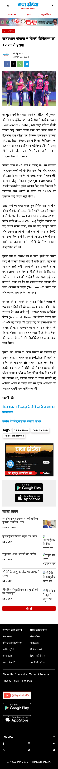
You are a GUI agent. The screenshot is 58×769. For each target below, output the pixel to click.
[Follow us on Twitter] (4, 750)
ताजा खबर (10, 511)
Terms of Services (39, 674)
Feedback (26, 681)
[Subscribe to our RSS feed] (54, 750)
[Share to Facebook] (7, 64)
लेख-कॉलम (35, 636)
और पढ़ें (29, 608)
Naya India (9, 527)
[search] (8, 6)
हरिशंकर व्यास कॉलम (12, 630)
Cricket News (21, 430)
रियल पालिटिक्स (37, 655)
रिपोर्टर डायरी (36, 649)
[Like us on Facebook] (4, 743)
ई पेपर (29, 14)
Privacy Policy (11, 681)
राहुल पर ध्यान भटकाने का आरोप (19, 554)
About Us (8, 674)
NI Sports (18, 53)
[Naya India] (28, 9)
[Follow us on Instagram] (29, 743)
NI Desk (7, 541)
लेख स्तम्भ (7, 636)
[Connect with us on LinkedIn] (29, 750)
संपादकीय (34, 643)
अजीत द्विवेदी (8, 649)
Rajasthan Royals (14, 435)
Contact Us (21, 674)
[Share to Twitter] (13, 64)
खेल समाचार (9, 30)
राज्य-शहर (12, 14)
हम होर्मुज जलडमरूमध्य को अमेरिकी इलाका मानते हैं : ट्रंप (20, 520)
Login (53, 5)
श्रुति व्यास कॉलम (38, 630)
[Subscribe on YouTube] (54, 743)
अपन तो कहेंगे (9, 662)
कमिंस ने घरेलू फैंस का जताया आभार (21, 421)
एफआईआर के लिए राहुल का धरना (19, 536)
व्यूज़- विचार (46, 14)
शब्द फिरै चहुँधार (37, 662)
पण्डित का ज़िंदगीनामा (12, 643)
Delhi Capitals (40, 430)
